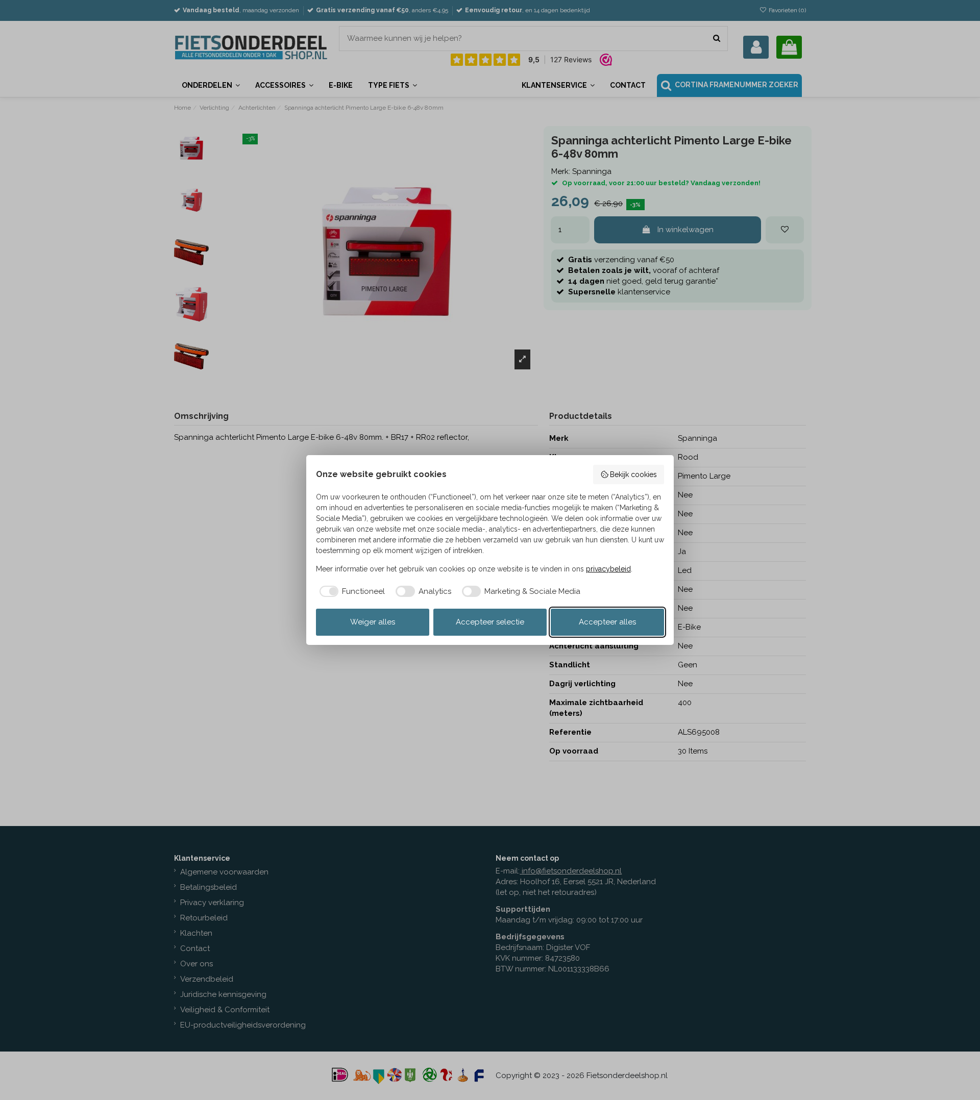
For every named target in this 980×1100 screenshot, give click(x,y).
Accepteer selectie (490, 622)
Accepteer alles (607, 622)
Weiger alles (372, 622)
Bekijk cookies (633, 474)
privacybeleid (608, 569)
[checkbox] (350, 591)
